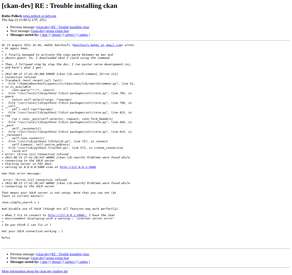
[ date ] (44, 35)
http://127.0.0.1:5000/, (67, 215)
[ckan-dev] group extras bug (50, 31)
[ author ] (83, 35)
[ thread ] (56, 35)
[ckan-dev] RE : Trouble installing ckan (62, 27)
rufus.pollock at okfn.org (39, 16)
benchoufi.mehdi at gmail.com (97, 45)
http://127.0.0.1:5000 (78, 167)
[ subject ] (70, 35)
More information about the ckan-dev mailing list (35, 271)
